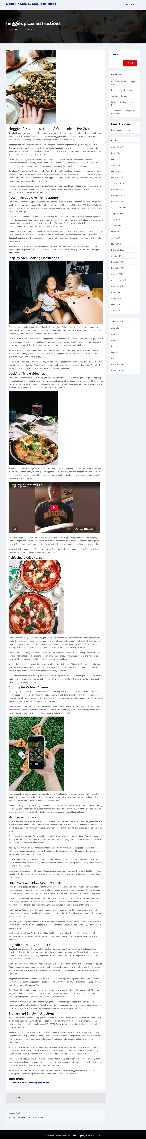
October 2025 (117, 202)
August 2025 (117, 214)
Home (125, 5)
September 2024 (118, 280)
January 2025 (117, 256)
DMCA (134, 5)
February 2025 (117, 250)
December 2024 (118, 262)
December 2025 (118, 189)
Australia (115, 328)
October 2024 (117, 274)
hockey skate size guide (121, 90)
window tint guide (119, 96)
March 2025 (116, 244)
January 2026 (117, 183)
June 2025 (116, 226)
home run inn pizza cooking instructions (31, 1083)
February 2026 (117, 177)
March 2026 (116, 171)
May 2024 (115, 304)
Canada (114, 334)
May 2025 (115, 232)
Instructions (14, 29)
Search (114, 54)
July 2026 (115, 153)
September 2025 (118, 208)
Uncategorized (117, 364)
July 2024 (115, 292)
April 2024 (115, 310)
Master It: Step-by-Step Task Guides (31, 4)
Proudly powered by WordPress (58, 1136)
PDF (113, 358)
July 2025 (115, 220)
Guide (113, 340)
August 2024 (117, 286)
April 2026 (115, 165)
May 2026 (115, 159)
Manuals (115, 352)
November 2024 (118, 268)
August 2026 (117, 147)
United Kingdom (118, 370)
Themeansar (95, 1136)
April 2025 (115, 238)
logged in (24, 1117)
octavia (15, 1097)
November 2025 (118, 195)
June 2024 (116, 298)
